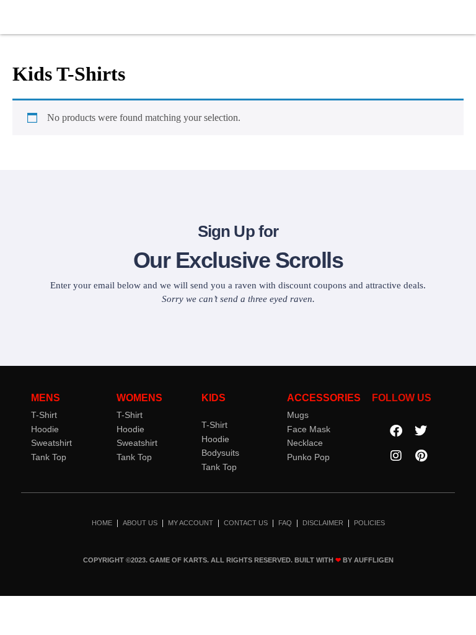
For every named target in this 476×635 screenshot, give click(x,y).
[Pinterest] (420, 455)
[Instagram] (396, 455)
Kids (213, 398)
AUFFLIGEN (374, 560)
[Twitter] (420, 431)
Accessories (324, 398)
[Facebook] (396, 431)
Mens (45, 398)
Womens (139, 398)
